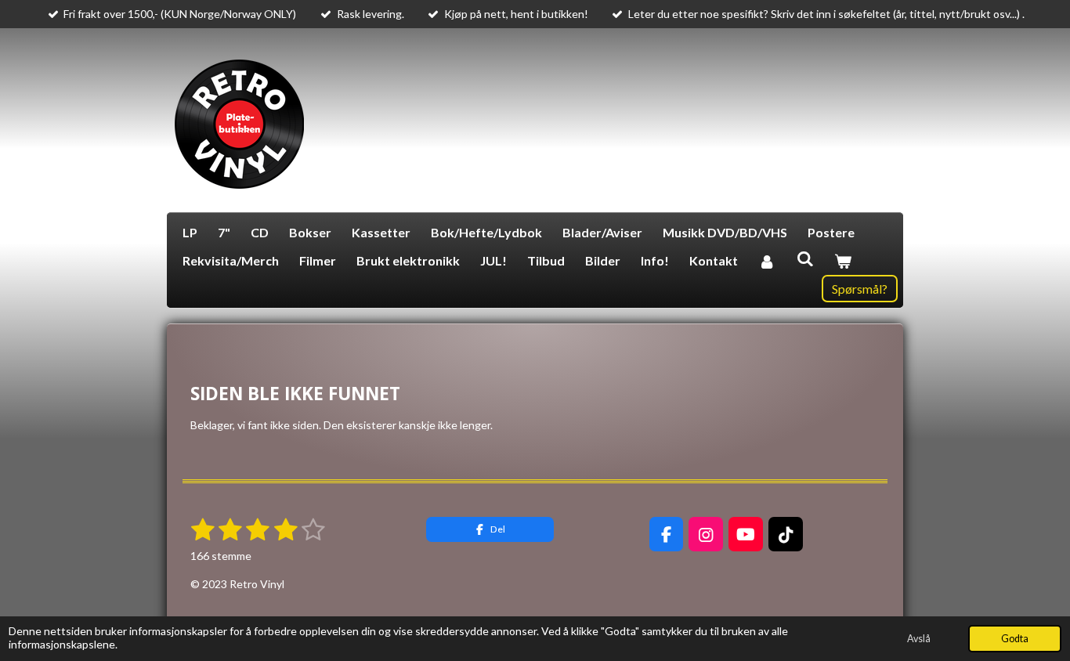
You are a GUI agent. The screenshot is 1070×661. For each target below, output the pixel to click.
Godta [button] (1014, 639)
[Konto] (767, 261)
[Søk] (804, 258)
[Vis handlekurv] (843, 261)
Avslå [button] (919, 639)
